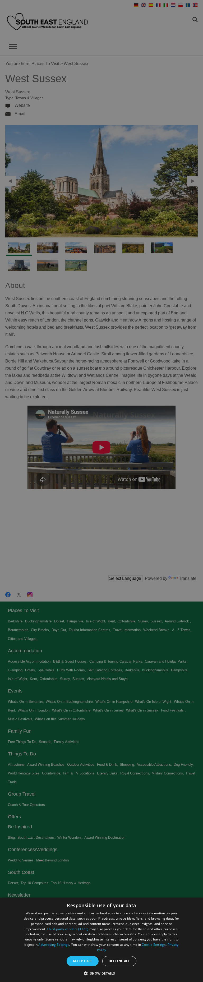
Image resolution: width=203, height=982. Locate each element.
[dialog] (101, 940)
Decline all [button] (119, 961)
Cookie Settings (154, 944)
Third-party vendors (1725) (67, 929)
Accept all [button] (83, 961)
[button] (101, 973)
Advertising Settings (53, 944)
